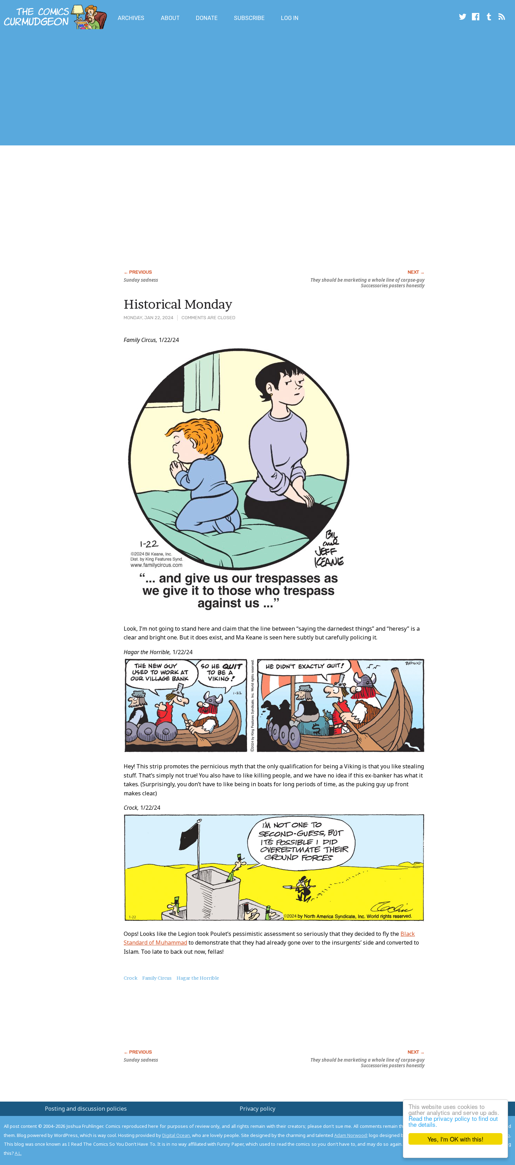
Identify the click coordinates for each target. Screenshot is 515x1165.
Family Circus (157, 978)
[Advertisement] (127, 89)
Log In (289, 18)
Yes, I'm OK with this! (455, 1139)
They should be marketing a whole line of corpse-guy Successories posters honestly (367, 283)
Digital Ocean (176, 1135)
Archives (131, 18)
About (170, 18)
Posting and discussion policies (86, 1108)
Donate (207, 18)
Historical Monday (178, 304)
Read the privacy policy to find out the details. (453, 1121)
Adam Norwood (350, 1135)
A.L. (18, 1153)
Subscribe (249, 18)
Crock (130, 978)
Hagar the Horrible (198, 978)
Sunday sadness (141, 280)
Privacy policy (257, 1108)
